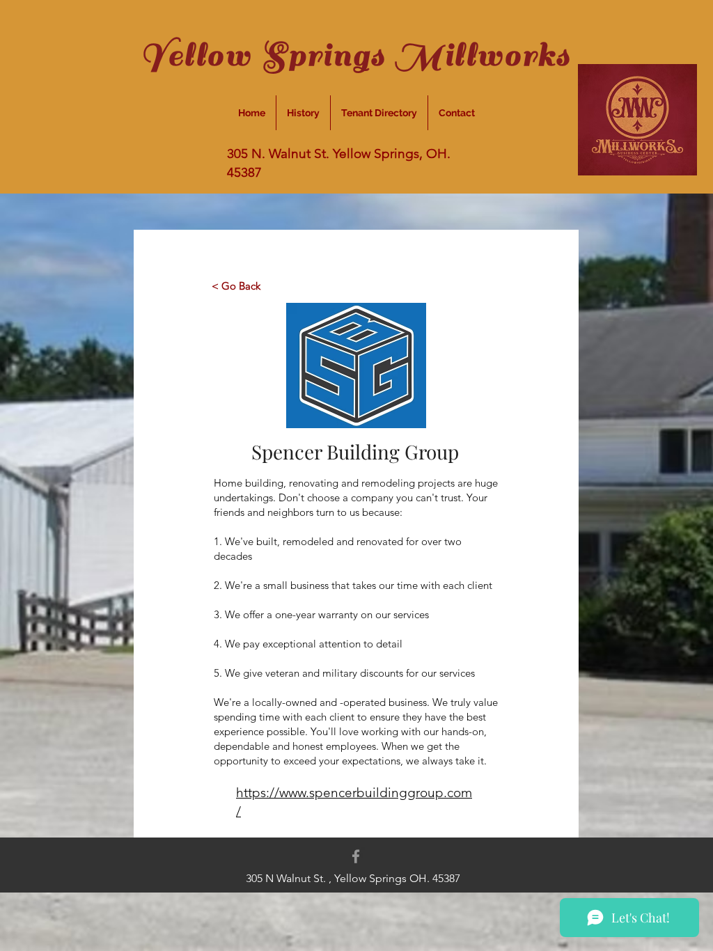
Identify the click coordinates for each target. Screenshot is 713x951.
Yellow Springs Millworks (355, 55)
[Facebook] (356, 856)
